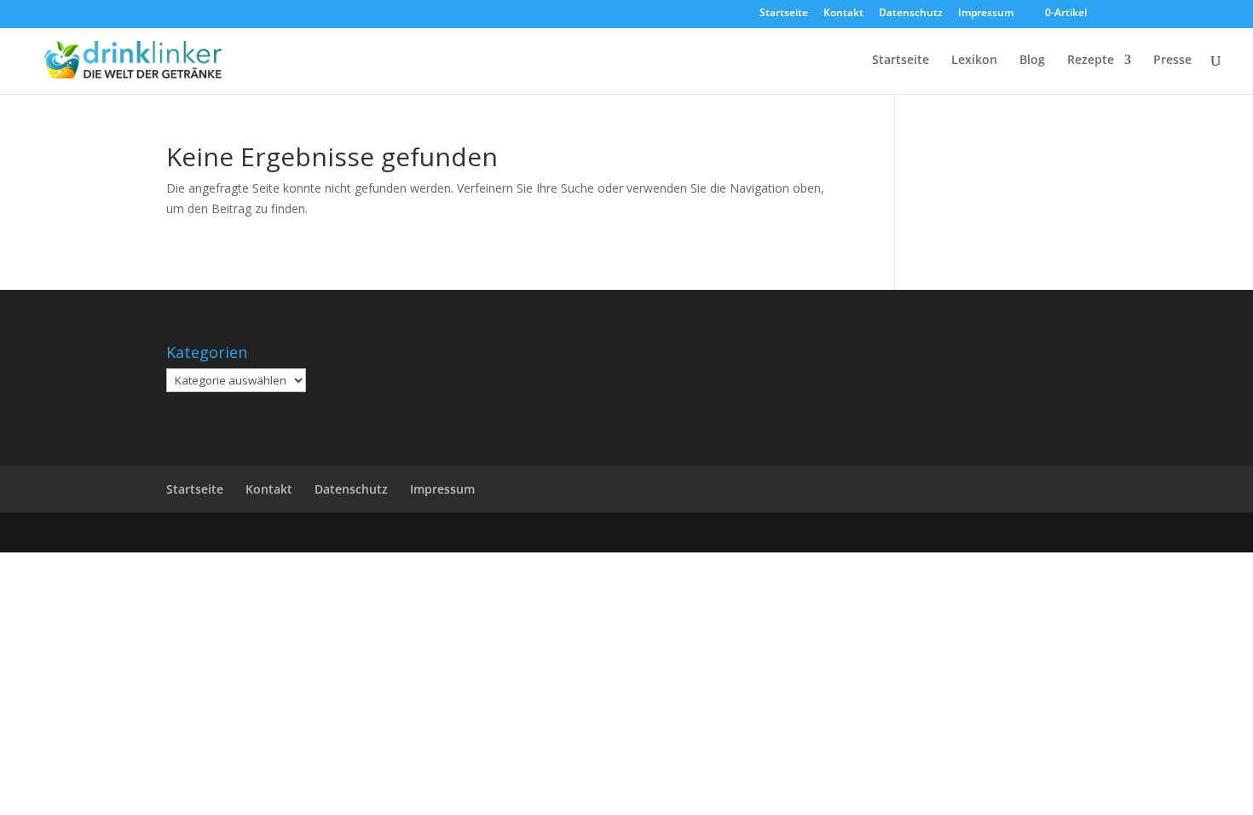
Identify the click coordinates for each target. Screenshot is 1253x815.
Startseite (783, 14)
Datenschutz (911, 14)
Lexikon (974, 60)
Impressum (985, 14)
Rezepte (1090, 60)
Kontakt (843, 14)
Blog (1032, 60)
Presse (1172, 60)
